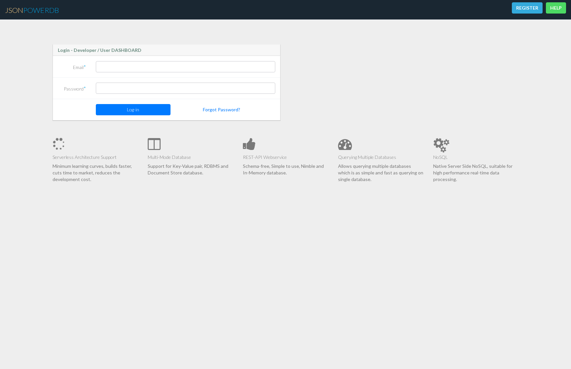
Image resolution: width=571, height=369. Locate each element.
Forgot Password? (221, 109)
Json (32, 10)
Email (79, 67)
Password (75, 88)
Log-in (133, 109)
